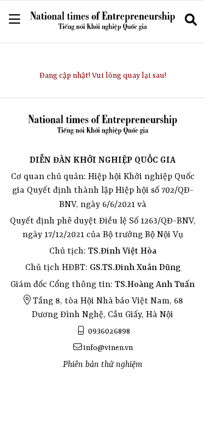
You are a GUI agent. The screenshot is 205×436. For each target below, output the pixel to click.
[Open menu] (14, 19)
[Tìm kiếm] (191, 21)
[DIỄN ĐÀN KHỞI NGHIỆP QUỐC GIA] (102, 21)
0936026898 (108, 331)
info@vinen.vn (108, 347)
